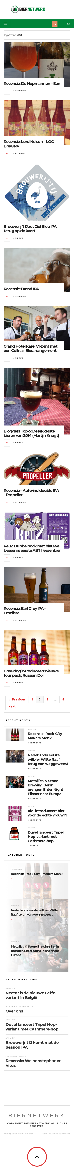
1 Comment (34, 846)
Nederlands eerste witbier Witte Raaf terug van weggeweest (48, 759)
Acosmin (66, 1133)
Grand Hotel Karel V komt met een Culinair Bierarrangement (30, 348)
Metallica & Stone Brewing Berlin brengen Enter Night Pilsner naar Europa (45, 787)
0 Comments (34, 743)
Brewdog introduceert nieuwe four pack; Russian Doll (31, 673)
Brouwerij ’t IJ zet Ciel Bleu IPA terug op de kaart (30, 228)
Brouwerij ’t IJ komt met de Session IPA (32, 1045)
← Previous (17, 699)
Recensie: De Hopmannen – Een (32, 83)
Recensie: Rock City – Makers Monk (46, 736)
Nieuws (19, 238)
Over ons (14, 1011)
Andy (8, 1020)
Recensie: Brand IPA (21, 288)
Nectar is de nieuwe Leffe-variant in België (31, 995)
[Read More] (13, 879)
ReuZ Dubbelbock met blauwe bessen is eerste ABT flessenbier (32, 548)
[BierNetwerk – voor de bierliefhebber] (28, 9)
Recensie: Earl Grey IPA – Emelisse (25, 610)
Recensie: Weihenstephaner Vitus (33, 1063)
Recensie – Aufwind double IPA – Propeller (31, 492)
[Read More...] (7, 91)
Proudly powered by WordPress (20, 1133)
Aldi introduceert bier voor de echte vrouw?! (47, 813)
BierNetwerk (37, 1115)
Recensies (21, 91)
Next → (13, 706)
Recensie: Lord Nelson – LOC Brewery (29, 143)
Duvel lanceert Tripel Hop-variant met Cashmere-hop (46, 836)
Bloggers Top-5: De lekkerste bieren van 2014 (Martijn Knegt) (31, 433)
